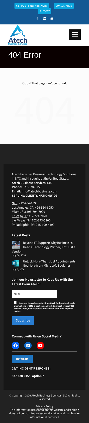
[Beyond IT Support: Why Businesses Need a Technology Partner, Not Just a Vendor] (16, 245)
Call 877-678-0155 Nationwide (31, 6)
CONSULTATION (63, 6)
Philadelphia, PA (23, 224)
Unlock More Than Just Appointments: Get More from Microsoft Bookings (49, 263)
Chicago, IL (19, 216)
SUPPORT (45, 11)
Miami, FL (18, 211)
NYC (14, 203)
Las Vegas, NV (21, 220)
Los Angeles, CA (23, 207)
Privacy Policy (44, 406)
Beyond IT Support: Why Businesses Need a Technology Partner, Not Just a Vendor (43, 247)
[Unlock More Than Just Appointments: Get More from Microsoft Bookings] (16, 263)
